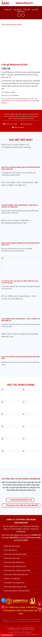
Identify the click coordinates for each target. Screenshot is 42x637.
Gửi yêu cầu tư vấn (10, 124)
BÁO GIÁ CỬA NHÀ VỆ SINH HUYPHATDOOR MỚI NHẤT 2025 (21, 357)
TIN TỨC (31, 629)
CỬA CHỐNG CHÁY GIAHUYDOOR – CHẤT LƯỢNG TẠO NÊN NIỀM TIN (21, 319)
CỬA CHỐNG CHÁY (14, 629)
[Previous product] (23, 15)
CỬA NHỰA (10, 628)
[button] (39, 3)
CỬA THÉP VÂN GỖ (28, 628)
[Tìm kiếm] (35, 3)
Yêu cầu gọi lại (27, 124)
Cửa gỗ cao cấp (9, 98)
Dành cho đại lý (19, 127)
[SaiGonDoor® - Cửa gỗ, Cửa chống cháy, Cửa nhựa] (7, 3)
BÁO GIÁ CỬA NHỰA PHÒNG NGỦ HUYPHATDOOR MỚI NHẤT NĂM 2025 (21, 168)
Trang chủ (7, 9)
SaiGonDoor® (24, 3)
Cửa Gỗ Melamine (13, 95)
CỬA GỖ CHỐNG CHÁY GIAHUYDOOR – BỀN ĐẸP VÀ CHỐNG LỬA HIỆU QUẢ (20, 206)
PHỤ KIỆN (25, 629)
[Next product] (18, 15)
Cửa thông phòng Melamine (20, 100)
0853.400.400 (7, 635)
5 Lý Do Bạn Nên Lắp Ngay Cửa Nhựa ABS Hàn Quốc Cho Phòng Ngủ (20, 282)
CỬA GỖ (26, 9)
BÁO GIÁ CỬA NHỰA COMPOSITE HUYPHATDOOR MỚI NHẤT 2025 (20, 244)
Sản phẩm (17, 9)
